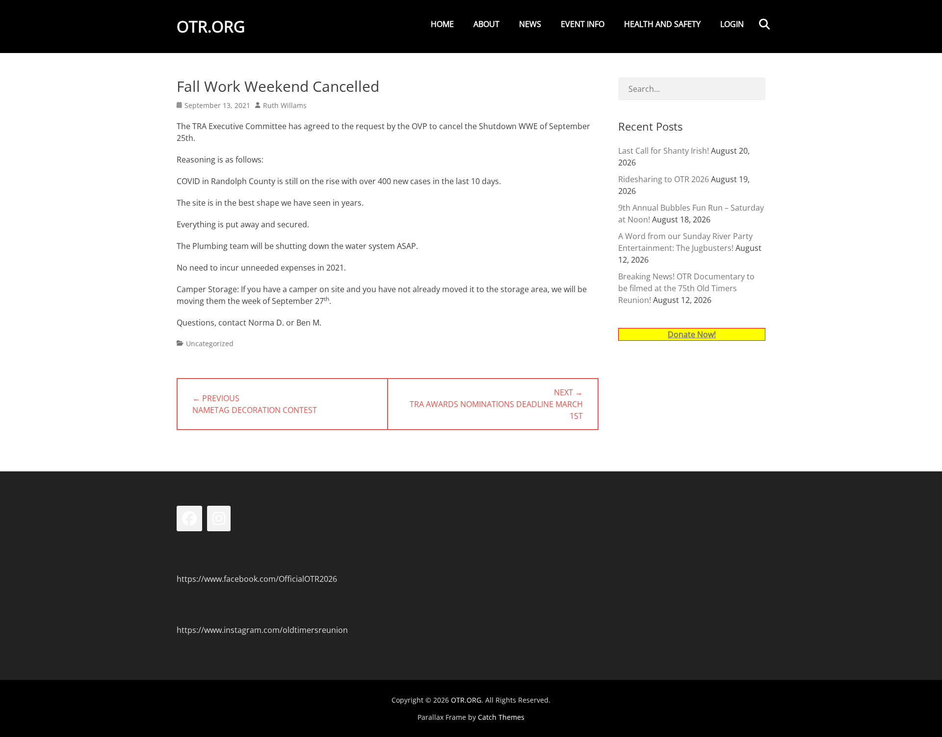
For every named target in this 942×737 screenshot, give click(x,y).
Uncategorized (210, 343)
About (486, 24)
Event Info (582, 24)
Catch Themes (501, 717)
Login (732, 24)
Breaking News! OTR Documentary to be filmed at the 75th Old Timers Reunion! (686, 288)
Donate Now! (692, 334)
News (530, 24)
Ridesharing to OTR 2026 (663, 179)
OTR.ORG (211, 26)
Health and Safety (662, 24)
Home (442, 24)
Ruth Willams (285, 105)
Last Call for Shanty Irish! (663, 150)
